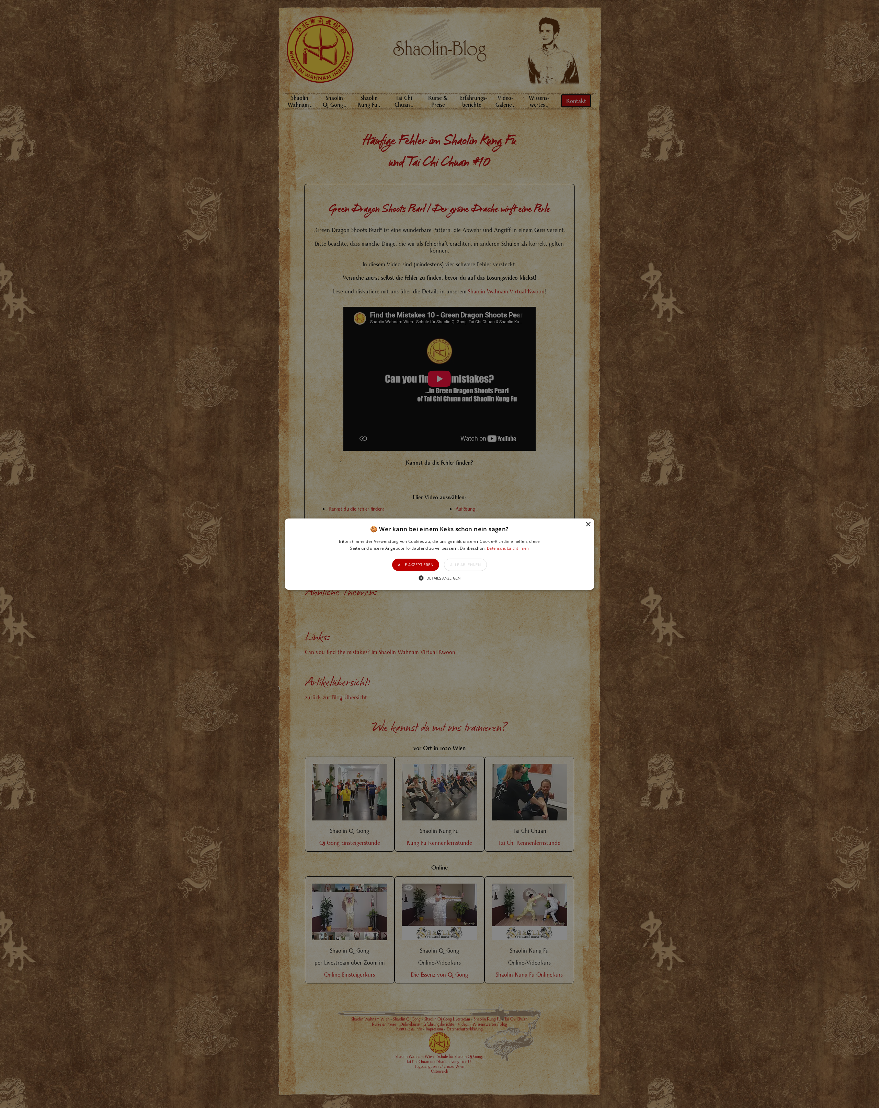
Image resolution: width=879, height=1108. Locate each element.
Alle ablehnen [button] (465, 564)
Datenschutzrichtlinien (508, 548)
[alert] (439, 554)
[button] (439, 554)
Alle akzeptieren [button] (415, 564)
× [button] (588, 524)
